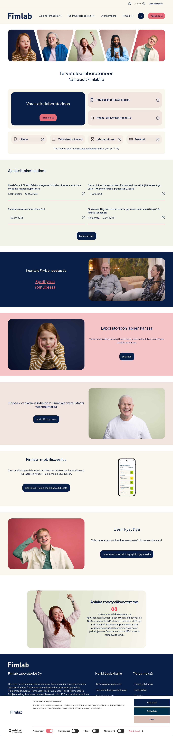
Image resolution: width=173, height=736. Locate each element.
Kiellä (151, 719)
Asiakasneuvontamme (85, 148)
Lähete (24, 139)
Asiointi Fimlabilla (49, 15)
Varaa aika (157, 15)
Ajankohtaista (109, 15)
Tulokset (140, 139)
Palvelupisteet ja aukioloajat (113, 99)
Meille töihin (140, 689)
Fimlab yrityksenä (143, 683)
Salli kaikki (152, 703)
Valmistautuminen (68, 139)
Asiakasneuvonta (105, 695)
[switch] (75, 731)
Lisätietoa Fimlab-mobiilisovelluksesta (46, 487)
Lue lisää (127, 356)
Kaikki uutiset (86, 235)
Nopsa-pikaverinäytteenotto (114, 117)
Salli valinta (152, 711)
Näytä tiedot (134, 731)
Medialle (138, 695)
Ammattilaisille (156, 3)
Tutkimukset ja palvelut (80, 15)
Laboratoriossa (105, 139)
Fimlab (126, 15)
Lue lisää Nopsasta (46, 419)
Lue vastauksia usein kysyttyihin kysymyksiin (127, 554)
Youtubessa (46, 287)
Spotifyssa (46, 281)
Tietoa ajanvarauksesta (108, 683)
